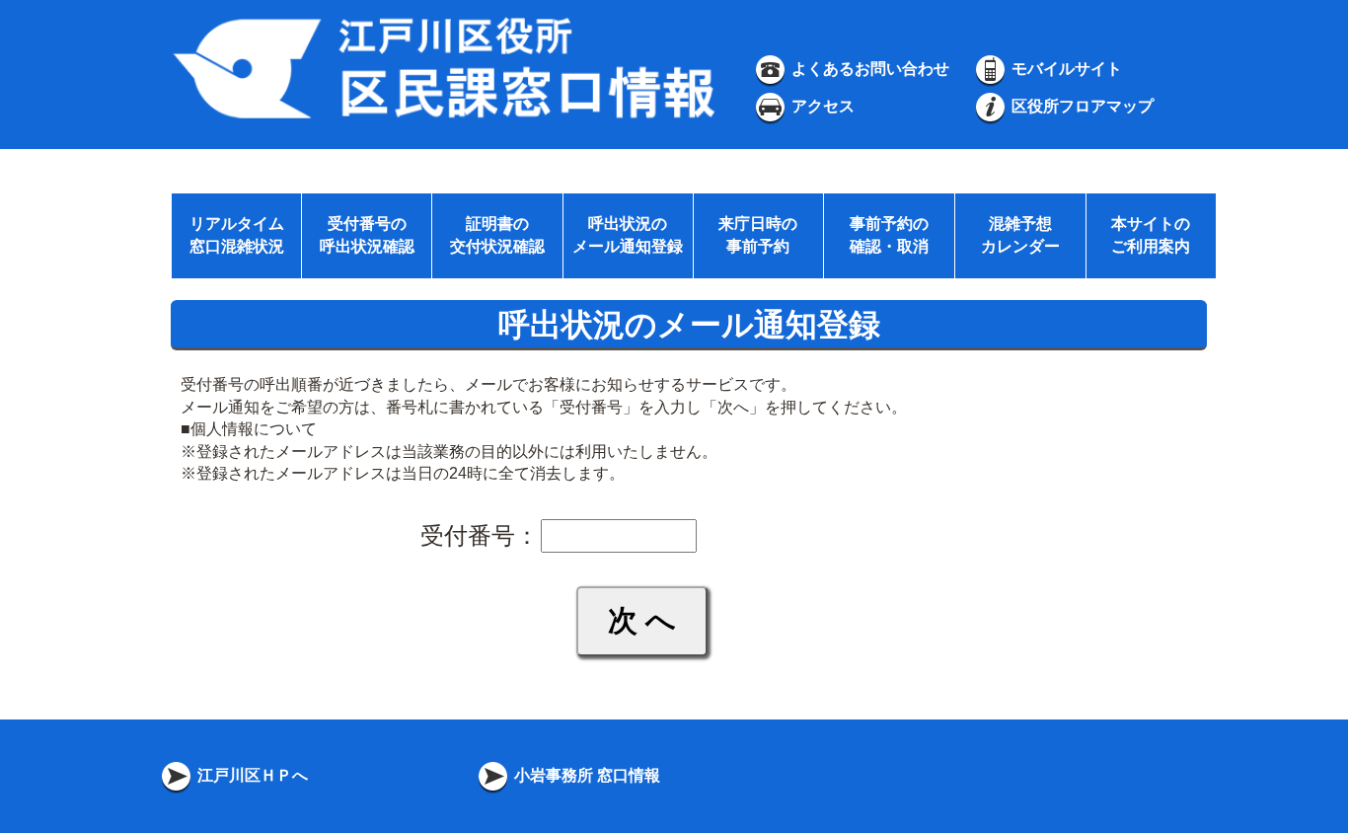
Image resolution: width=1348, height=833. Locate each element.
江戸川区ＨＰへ (250, 775)
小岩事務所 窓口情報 (585, 775)
